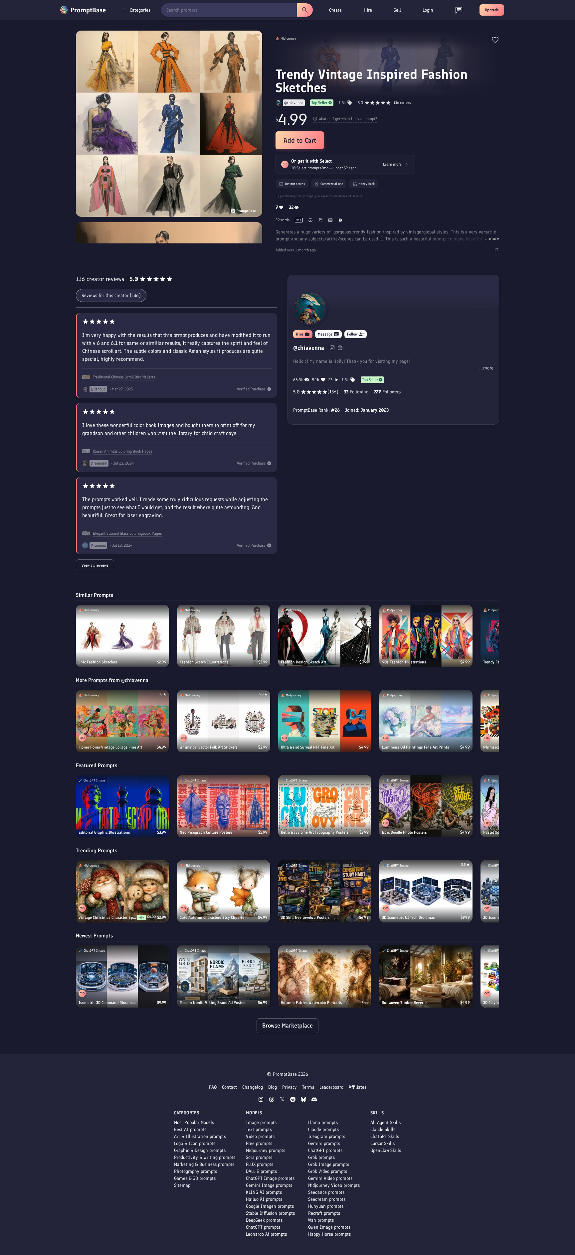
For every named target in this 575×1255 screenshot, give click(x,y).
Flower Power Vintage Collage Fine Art (110, 747)
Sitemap (182, 1185)
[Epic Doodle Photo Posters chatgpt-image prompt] (426, 806)
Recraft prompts (324, 1213)
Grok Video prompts (327, 1171)
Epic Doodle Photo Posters (404, 832)
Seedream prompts (326, 1199)
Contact (229, 1087)
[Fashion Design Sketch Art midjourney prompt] (324, 636)
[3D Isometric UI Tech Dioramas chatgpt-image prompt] (426, 891)
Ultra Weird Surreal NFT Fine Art (307, 747)
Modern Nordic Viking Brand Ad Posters (213, 1002)
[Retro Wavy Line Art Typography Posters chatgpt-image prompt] (324, 806)
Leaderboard (331, 1087)
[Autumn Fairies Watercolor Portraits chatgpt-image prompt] (324, 976)
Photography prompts (195, 1171)
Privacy (289, 1087)
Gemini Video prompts (330, 1178)
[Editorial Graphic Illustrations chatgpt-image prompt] (122, 806)
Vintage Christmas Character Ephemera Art (108, 917)
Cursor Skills (382, 1143)
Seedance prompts (326, 1192)
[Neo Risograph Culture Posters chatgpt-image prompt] (223, 806)
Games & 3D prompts (195, 1178)
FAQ (213, 1087)
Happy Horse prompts (329, 1234)
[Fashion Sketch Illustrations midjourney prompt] (223, 636)
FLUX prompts (259, 1164)
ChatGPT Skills (384, 1136)
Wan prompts (321, 1220)
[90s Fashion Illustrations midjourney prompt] (426, 636)
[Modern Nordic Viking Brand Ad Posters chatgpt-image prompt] (223, 976)
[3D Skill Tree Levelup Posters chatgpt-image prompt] (324, 891)
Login (428, 10)
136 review (402, 103)
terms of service (351, 196)
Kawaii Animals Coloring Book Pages (122, 451)
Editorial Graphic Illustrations (104, 832)
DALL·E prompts (261, 1171)
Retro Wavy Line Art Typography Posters (315, 832)
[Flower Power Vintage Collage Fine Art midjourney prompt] (122, 721)
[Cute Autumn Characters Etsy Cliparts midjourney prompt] (223, 891)
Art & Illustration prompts (200, 1136)
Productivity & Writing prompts (204, 1157)
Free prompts (259, 1143)
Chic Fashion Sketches (98, 662)
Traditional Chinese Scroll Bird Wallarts (124, 377)
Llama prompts (323, 1122)
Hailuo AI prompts (264, 1199)
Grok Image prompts (328, 1164)
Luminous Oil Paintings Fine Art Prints (415, 747)
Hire (368, 10)
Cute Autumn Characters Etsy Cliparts (212, 917)
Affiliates (357, 1087)
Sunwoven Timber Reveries (405, 1002)
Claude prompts (323, 1129)
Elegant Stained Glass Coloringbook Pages (127, 533)
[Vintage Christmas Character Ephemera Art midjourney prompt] (122, 891)
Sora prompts (259, 1157)
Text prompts (259, 1129)
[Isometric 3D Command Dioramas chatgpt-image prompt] (122, 976)
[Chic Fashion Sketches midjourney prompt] (122, 636)
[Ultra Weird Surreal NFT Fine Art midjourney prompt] (324, 721)
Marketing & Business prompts (204, 1164)
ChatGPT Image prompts (270, 1178)
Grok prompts (321, 1157)
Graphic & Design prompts (200, 1150)
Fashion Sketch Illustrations (204, 662)
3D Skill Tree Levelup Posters (305, 917)
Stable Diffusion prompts (270, 1213)
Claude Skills (382, 1129)
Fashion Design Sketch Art (303, 662)
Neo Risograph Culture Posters (206, 832)
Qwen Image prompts (329, 1227)
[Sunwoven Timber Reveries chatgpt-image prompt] (426, 976)
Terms (308, 1087)
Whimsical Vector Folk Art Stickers (209, 747)
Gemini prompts (324, 1143)
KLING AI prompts (264, 1192)
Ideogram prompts (326, 1136)
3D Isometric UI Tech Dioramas (408, 917)
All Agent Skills (385, 1122)
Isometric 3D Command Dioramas (107, 1002)
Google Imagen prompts (270, 1206)
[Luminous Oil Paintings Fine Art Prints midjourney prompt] (426, 721)
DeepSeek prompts (264, 1220)
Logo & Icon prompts (194, 1143)
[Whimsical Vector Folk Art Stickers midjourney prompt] (223, 721)
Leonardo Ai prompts (266, 1234)
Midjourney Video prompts (334, 1185)
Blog (272, 1087)
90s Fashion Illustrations (404, 662)
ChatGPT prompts (263, 1227)
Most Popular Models (194, 1122)
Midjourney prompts (265, 1150)
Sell (397, 10)
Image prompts (261, 1122)
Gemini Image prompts (269, 1185)
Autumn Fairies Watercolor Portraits (311, 1002)
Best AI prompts (190, 1129)
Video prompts (260, 1136)
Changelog (252, 1087)
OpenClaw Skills (385, 1150)
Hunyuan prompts (325, 1206)
